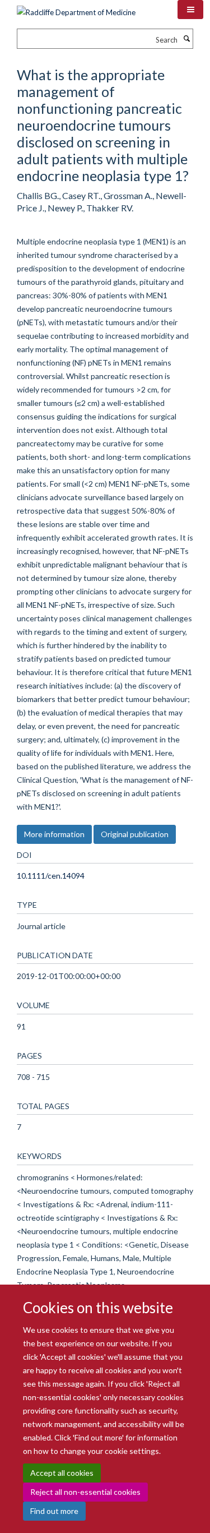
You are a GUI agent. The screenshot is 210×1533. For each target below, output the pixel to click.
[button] (190, 9)
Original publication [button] (135, 834)
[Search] (186, 39)
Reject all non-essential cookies (85, 1492)
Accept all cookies (62, 1472)
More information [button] (54, 834)
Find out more (54, 1511)
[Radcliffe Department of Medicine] (76, 8)
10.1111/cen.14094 (51, 875)
